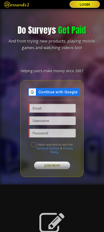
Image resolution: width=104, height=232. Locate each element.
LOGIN (85, 4)
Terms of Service (47, 148)
